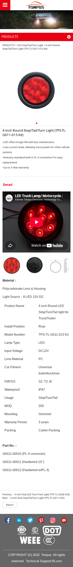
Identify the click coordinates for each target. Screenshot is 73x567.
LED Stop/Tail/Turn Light (30, 45)
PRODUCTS (8, 45)
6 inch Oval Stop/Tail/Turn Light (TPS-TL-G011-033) (37, 498)
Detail (7, 184)
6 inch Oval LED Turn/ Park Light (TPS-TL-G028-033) (42, 494)
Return (9, 505)
